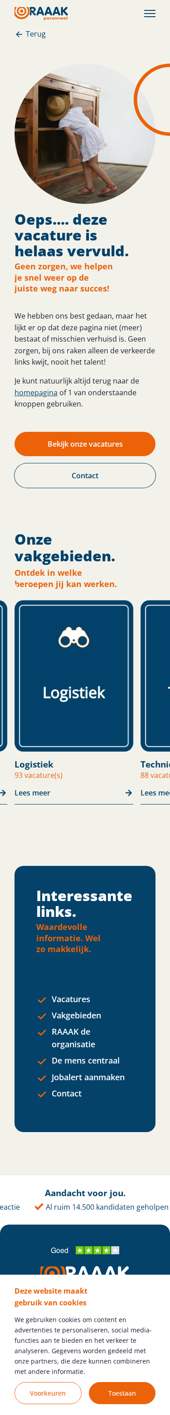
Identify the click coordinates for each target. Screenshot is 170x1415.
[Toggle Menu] (149, 13)
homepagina (36, 393)
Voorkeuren (48, 1393)
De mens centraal (86, 1060)
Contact (67, 1093)
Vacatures (71, 999)
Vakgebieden (76, 1015)
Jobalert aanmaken (88, 1077)
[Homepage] (41, 13)
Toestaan (122, 1393)
